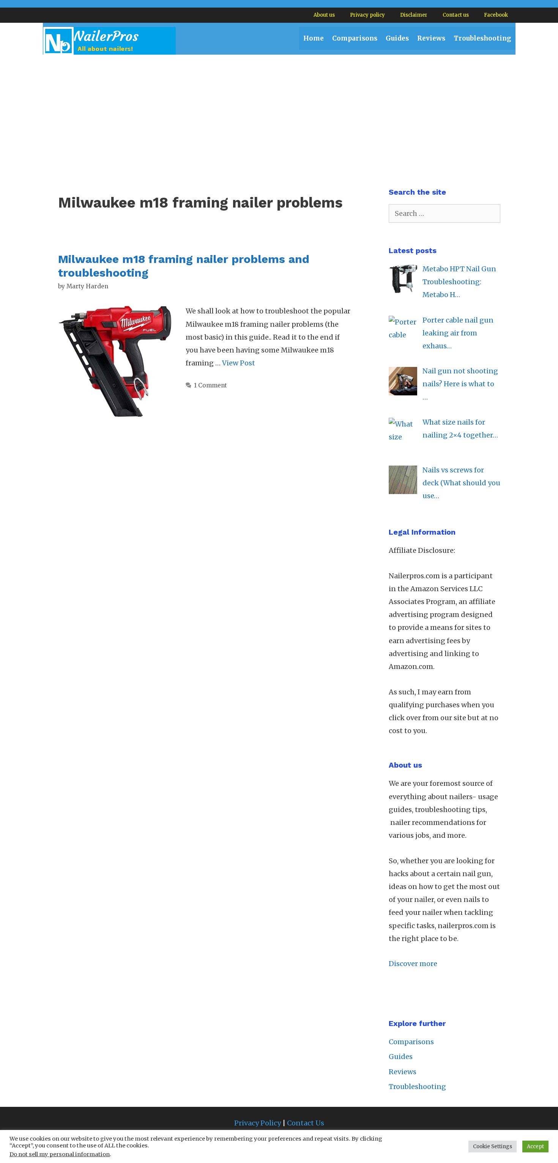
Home (313, 38)
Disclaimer (413, 15)
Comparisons (354, 38)
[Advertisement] (279, 111)
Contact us (456, 15)
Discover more (413, 963)
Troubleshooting (482, 38)
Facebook (496, 15)
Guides (397, 38)
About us (324, 15)
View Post (238, 363)
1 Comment (210, 385)
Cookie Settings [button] (492, 1146)
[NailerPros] (109, 40)
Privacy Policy (257, 1123)
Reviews (431, 38)
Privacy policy (367, 15)
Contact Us (305, 1123)
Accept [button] (535, 1146)
